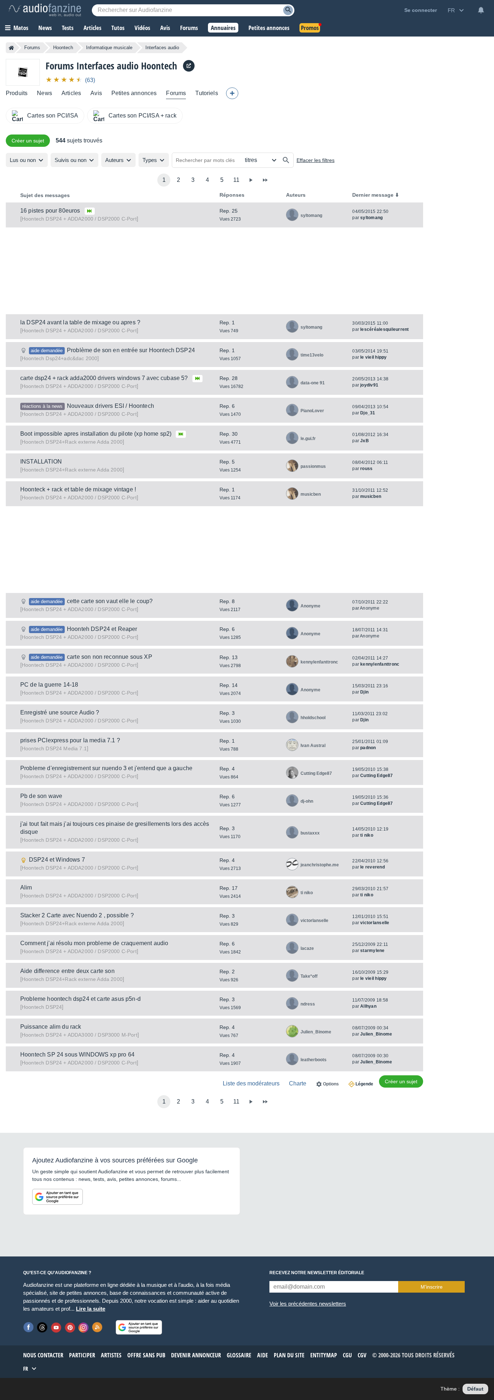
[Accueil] (11, 47)
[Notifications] (481, 10)
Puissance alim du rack (50, 1027)
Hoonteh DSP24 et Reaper (102, 629)
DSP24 (42, 1007)
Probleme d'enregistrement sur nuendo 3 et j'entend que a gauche (106, 768)
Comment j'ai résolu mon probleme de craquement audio (94, 943)
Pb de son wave (41, 796)
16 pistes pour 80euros (50, 211)
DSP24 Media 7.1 (54, 748)
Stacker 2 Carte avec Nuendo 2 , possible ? (77, 915)
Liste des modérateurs (251, 1083)
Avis (96, 93)
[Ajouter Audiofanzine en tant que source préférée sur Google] (57, 1197)
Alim (26, 887)
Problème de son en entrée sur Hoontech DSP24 (131, 350)
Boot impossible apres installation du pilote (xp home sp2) (95, 434)
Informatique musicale (109, 47)
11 (236, 180)
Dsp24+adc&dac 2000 (59, 358)
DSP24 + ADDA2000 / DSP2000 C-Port (79, 219)
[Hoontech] (23, 72)
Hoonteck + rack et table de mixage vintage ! (78, 489)
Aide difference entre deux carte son (67, 971)
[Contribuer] (232, 93)
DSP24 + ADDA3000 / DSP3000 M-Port (79, 1035)
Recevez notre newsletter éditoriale (316, 1272)
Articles (71, 93)
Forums (32, 47)
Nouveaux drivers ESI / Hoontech (110, 406)
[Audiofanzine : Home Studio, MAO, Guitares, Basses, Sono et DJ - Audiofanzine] (45, 10)
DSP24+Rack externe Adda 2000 (72, 442)
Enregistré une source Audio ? (59, 712)
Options (331, 1084)
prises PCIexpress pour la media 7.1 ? (70, 740)
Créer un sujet (28, 141)
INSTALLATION (41, 461)
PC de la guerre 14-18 (49, 685)
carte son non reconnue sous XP (109, 657)
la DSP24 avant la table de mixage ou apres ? (80, 322)
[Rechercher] (286, 160)
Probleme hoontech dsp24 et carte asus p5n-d (80, 999)
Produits (16, 93)
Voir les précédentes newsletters (307, 1304)
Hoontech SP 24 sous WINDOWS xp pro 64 (77, 1054)
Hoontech (63, 47)
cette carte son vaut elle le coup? (110, 601)
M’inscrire (432, 1287)
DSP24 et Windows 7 (57, 860)
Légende (364, 1084)
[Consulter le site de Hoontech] (189, 66)
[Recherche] (288, 10)
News (44, 93)
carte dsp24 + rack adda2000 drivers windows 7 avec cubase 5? (104, 378)
